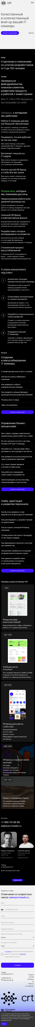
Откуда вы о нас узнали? (9, 942)
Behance (31, 983)
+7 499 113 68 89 (10, 822)
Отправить (17, 965)
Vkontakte (31, 979)
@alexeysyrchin (23, 857)
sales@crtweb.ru (11, 825)
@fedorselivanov (7, 857)
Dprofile (31, 977)
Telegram (31, 974)
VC (33, 981)
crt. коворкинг (29, 986)
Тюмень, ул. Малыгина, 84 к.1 (7, 973)
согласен (9, 951)
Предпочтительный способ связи (11, 934)
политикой (22, 954)
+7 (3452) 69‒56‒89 (7, 980)
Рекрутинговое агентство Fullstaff (12, 620)
